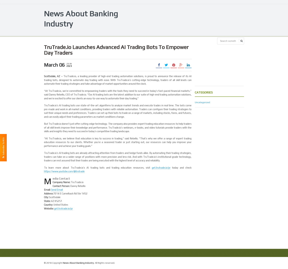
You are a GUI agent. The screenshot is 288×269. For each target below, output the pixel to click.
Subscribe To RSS (3, 146)
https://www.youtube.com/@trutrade (64, 171)
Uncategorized (202, 102)
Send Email (57, 189)
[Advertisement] (183, 19)
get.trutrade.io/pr (161, 167)
